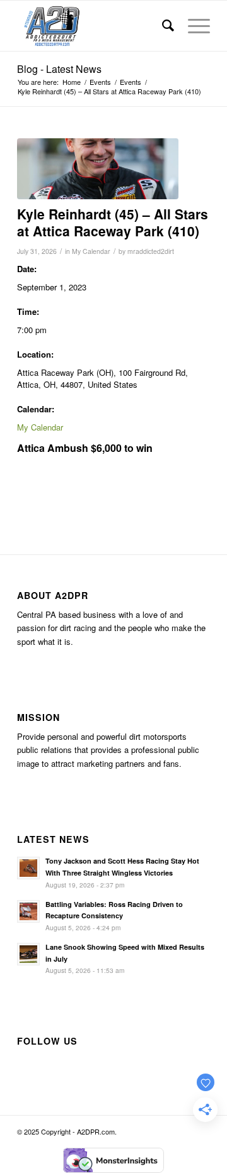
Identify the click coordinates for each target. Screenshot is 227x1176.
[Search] (162, 26)
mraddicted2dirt (150, 251)
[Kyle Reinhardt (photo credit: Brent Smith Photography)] (97, 168)
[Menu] (192, 26)
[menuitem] (162, 26)
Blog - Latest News (59, 69)
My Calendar (91, 251)
